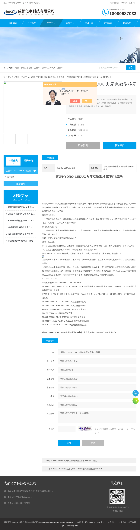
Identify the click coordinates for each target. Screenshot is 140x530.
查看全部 (20, 184)
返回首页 (114, 3)
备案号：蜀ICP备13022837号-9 (90, 522)
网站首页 (13, 23)
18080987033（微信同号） (135, 393)
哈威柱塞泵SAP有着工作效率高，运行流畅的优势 (22, 227)
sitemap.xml (72, 526)
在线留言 (123, 3)
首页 (17, 77)
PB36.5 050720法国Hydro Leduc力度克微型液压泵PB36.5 (77, 469)
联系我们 (132, 3)
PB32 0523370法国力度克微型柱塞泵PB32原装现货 (74, 460)
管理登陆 (111, 522)
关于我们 (32, 23)
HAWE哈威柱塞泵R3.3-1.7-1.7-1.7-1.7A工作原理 (22, 220)
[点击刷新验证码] (85, 429)
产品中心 (51, 23)
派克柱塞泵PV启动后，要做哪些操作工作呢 (22, 241)
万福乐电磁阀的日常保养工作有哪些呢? (22, 214)
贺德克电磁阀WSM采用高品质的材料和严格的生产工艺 (22, 207)
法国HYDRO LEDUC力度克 (43, 77)
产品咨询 (83, 145)
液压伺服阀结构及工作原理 (20, 234)
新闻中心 (70, 23)
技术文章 (89, 23)
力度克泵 (60, 77)
